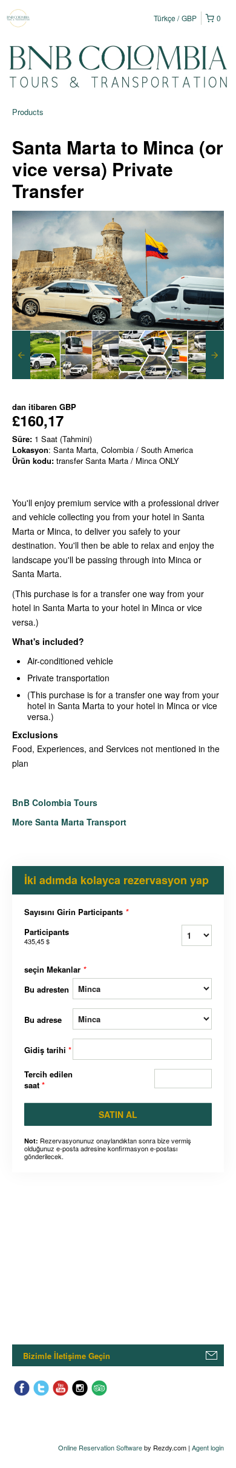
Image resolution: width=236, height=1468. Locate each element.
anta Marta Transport (85, 822)
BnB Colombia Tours (56, 802)
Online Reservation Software (100, 1447)
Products (28, 111)
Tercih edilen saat (48, 1080)
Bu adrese (43, 1019)
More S (26, 822)
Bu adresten (46, 989)
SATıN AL (118, 1114)
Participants (46, 936)
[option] (38, 355)
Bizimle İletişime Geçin (66, 1355)
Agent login (208, 1447)
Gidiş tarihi (47, 1050)
